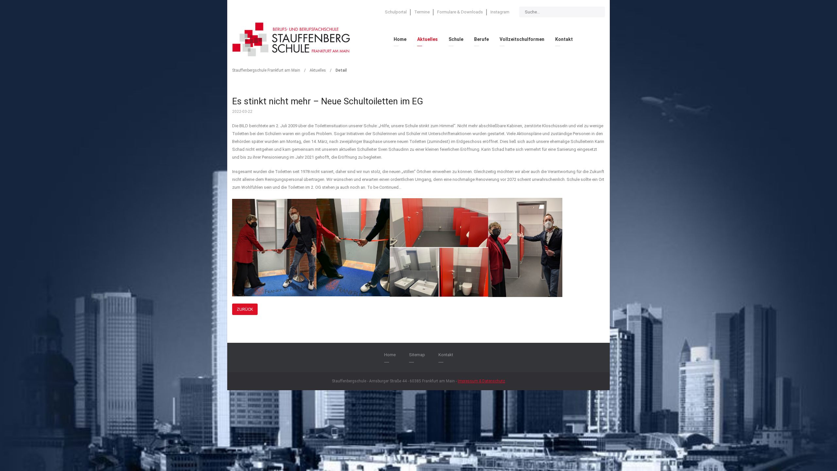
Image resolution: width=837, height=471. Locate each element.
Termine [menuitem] (422, 11)
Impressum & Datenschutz (481, 381)
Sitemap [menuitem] (417, 354)
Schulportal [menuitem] (396, 11)
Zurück (245, 309)
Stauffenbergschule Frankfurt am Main (266, 70)
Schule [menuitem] (456, 39)
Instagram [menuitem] (499, 11)
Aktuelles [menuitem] (427, 39)
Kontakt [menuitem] (564, 39)
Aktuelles (318, 70)
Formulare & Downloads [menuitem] (460, 11)
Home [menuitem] (400, 39)
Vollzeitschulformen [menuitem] (522, 39)
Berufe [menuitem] (481, 39)
